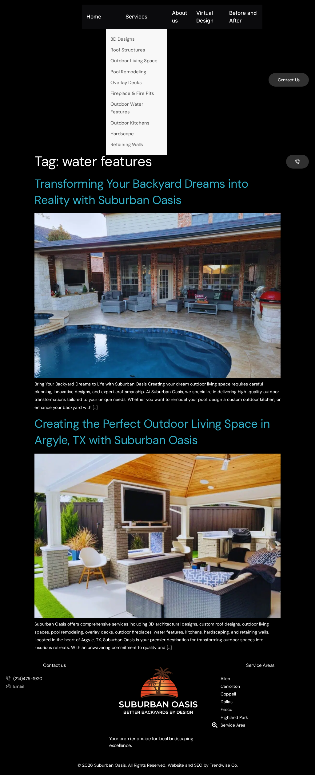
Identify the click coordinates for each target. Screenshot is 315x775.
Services (136, 17)
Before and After (243, 17)
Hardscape (122, 134)
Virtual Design (204, 17)
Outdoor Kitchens (130, 123)
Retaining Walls (126, 144)
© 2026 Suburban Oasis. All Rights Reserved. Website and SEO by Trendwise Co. (158, 765)
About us (179, 17)
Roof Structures (127, 50)
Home (93, 17)
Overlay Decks (126, 83)
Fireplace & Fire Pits (132, 93)
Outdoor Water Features (126, 108)
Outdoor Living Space (134, 61)
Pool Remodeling (128, 72)
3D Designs (122, 39)
